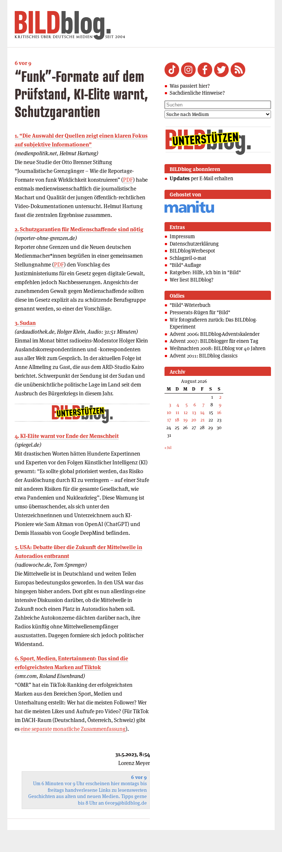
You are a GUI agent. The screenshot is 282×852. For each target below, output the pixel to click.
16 (219, 412)
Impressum (182, 236)
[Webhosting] (189, 211)
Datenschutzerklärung (194, 243)
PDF (128, 179)
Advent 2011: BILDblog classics (204, 355)
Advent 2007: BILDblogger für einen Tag (214, 341)
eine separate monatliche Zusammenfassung (73, 728)
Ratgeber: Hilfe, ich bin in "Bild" (205, 272)
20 (193, 420)
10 (169, 412)
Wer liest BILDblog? (191, 279)
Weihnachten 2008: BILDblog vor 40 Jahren (217, 348)
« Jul (167, 447)
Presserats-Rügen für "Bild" (200, 312)
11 (177, 412)
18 (177, 420)
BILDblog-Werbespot (192, 250)
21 (202, 420)
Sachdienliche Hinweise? (197, 93)
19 (185, 420)
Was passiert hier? (190, 86)
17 (169, 420)
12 (186, 412)
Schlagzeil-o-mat (188, 258)
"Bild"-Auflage (185, 265)
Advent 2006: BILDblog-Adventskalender (215, 334)
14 (202, 412)
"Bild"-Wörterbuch (190, 305)
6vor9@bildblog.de (126, 803)
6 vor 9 (23, 62)
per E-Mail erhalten (201, 178)
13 (194, 412)
